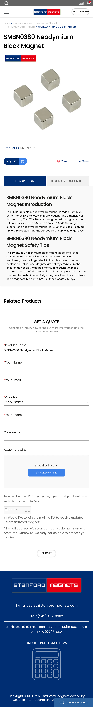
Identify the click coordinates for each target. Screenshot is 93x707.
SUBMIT (46, 553)
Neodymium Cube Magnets (21, 26)
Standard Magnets (22, 23)
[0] (86, 3)
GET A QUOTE (80, 11)
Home (7, 23)
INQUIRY (11, 161)
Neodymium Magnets (47, 23)
